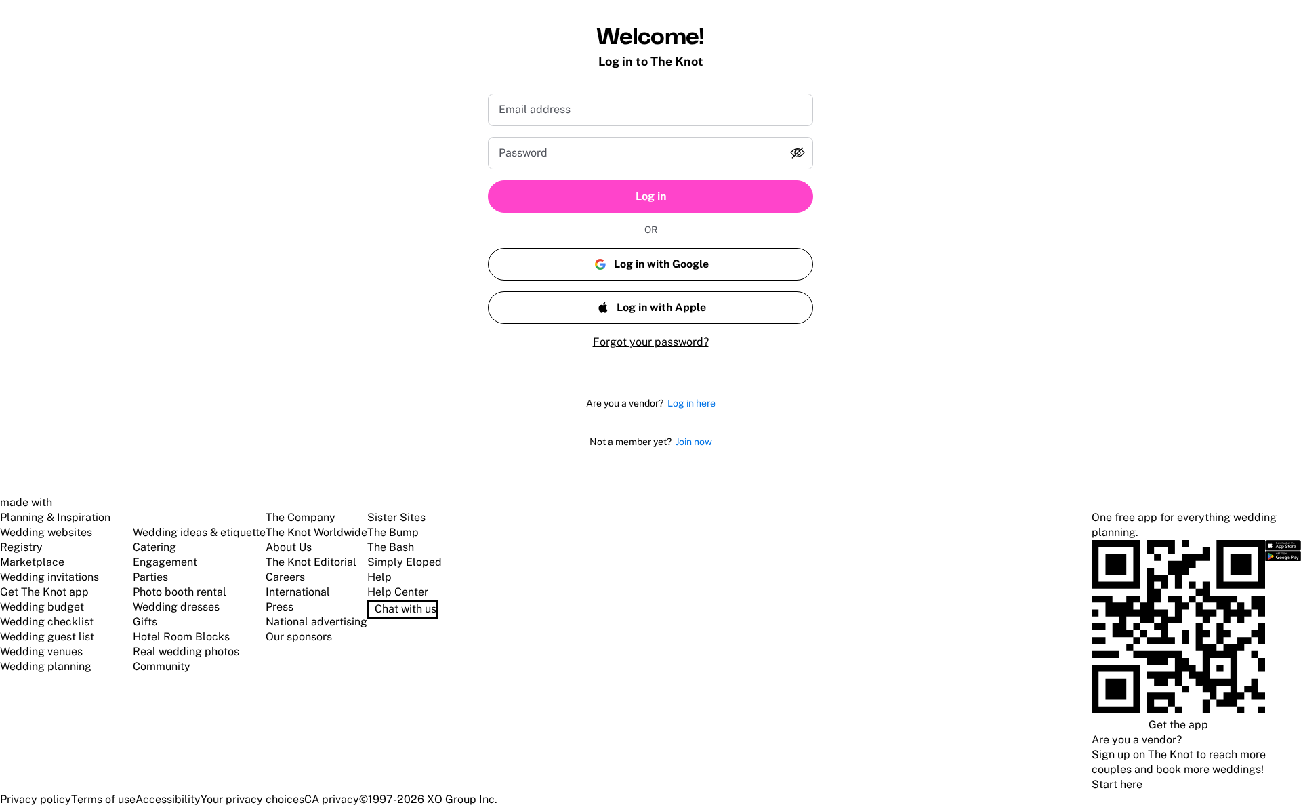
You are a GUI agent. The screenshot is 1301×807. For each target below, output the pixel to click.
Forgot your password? (651, 341)
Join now (694, 441)
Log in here (691, 403)
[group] (650, 153)
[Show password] (797, 153)
